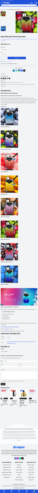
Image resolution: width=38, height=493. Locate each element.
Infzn (30, 398)
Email (20, 364)
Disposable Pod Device (15, 82)
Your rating (2, 361)
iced (21, 84)
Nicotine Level (3, 47)
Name (2, 364)
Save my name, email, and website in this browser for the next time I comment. (13, 381)
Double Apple (13, 84)
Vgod (6, 398)
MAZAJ (21, 82)
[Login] (31, 2)
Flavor (2, 52)
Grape (17, 84)
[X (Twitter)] (3, 78)
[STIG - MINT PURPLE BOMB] (5, 393)
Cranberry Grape (22, 341)
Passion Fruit (27, 84)
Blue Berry (5, 84)
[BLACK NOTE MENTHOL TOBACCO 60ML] (24, 393)
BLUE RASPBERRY (10, 341)
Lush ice (31, 341)
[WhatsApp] (9, 78)
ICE (19, 84)
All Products (5, 9)
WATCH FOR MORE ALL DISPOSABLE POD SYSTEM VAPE (10, 326)
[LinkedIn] (5, 78)
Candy (9, 84)
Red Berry (32, 84)
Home (2, 9)
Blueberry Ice (16, 341)
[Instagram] (18, 458)
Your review (3, 369)
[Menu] (1, 2)
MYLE (11, 398)
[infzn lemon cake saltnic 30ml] (33, 393)
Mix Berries (9, 343)
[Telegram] (7, 78)
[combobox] (18, 5)
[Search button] (36, 5)
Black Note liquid (23, 398)
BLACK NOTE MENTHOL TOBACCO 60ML (23, 405)
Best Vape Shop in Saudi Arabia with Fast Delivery (19, 429)
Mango (23, 84)
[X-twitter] (22, 458)
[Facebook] (1, 78)
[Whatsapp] (20, 458)
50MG (8, 337)
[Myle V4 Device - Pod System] (14, 393)
